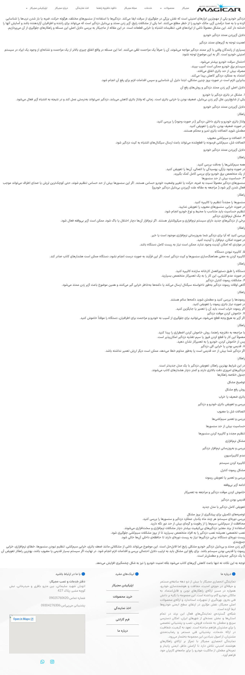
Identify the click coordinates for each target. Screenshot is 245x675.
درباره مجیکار (61, 8)
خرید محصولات (122, 596)
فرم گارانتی (122, 619)
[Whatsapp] (42, 661)
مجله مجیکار (130, 8)
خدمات (148, 8)
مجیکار (185, 8)
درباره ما (122, 631)
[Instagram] (52, 661)
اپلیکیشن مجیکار (38, 8)
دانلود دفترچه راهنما (106, 8)
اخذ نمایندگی (82, 8)
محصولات (169, 8)
